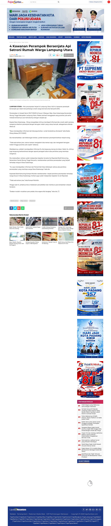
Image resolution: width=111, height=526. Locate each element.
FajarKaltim (80, 521)
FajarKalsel (71, 521)
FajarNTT (95, 521)
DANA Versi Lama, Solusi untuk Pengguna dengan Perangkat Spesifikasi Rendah (91, 423)
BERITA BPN (33, 37)
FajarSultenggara (95, 519)
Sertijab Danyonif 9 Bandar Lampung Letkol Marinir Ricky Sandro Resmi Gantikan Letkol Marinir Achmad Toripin (91, 411)
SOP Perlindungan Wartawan (57, 514)
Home (11, 42)
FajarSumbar (14, 517)
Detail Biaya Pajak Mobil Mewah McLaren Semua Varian (91, 445)
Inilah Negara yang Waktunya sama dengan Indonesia (90, 405)
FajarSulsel (17, 521)
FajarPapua (61, 523)
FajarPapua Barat (71, 523)
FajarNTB (88, 521)
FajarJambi (57, 517)
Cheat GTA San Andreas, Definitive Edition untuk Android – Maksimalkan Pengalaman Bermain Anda (92, 435)
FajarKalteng (62, 521)
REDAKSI (11, 37)
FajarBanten (14, 519)
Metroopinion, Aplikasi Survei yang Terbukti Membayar (90, 440)
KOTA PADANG (86, 37)
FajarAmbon (37, 521)
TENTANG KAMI (21, 37)
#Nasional (32, 200)
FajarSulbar (75, 519)
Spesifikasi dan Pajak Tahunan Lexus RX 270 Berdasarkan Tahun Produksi (92, 455)
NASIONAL (68, 37)
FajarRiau (49, 517)
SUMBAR (76, 37)
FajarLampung (87, 517)
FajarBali (36, 523)
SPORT (60, 37)
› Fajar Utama (24, 42)
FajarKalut (45, 521)
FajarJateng (38, 519)
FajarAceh (23, 517)
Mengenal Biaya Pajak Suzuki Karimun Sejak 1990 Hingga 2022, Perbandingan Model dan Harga (91, 429)
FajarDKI (22, 519)
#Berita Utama (14, 200)
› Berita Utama (17, 42)
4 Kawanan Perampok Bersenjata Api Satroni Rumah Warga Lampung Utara (41, 48)
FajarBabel (96, 517)
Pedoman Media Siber (37, 514)
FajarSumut (31, 517)
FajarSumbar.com (91, 514)
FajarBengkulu (76, 517)
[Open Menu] (109, 2)
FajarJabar (29, 519)
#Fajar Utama (24, 200)
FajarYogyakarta (56, 519)
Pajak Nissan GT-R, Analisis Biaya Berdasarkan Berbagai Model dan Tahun (92, 450)
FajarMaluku (44, 523)
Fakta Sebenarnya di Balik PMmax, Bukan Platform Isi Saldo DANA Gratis (92, 417)
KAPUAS (41, 37)
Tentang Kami (22, 514)
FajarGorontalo (27, 521)
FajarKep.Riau (40, 517)
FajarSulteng (84, 519)
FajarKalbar (53, 521)
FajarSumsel (66, 517)
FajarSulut (66, 519)
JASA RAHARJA (51, 37)
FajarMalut (52, 523)
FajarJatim (46, 519)
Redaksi (13, 514)
